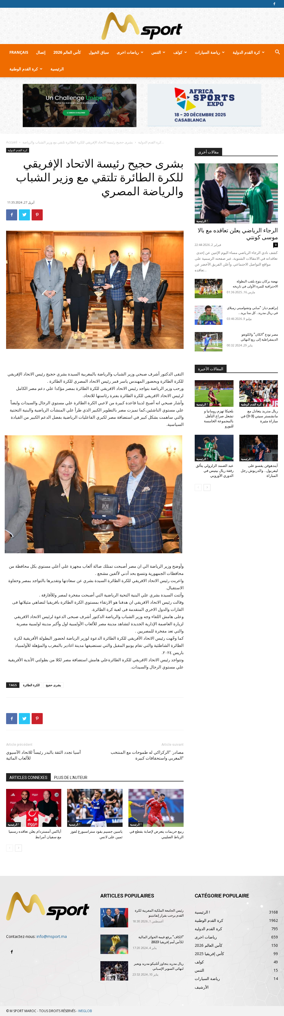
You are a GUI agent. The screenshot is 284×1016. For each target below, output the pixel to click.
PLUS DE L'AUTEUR (70, 777)
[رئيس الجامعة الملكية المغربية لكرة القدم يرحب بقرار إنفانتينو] (114, 917)
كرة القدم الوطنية (23, 68)
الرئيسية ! (13, 824)
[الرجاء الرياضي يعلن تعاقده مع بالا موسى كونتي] (236, 193)
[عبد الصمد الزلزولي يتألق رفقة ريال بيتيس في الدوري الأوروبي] (214, 448)
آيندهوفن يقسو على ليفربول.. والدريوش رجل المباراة (259, 471)
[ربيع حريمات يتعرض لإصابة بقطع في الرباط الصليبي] (156, 808)
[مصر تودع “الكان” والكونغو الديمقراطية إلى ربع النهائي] (208, 341)
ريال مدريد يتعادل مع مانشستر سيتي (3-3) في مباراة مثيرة (259, 416)
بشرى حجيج (53, 685)
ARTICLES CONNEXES (28, 777)
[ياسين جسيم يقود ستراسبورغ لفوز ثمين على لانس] (94, 808)
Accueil (11, 142)
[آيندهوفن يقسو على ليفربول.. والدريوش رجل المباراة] (258, 448)
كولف (177, 52)
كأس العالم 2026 (67, 52)
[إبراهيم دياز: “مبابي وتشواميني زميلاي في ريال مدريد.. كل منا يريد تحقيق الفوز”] (208, 315)
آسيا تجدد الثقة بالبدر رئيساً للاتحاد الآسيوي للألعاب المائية (43, 755)
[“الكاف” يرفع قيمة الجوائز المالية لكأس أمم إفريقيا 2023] (114, 944)
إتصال (40, 52)
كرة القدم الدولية (246, 52)
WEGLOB (85, 1011)
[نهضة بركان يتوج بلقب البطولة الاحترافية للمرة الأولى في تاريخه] (208, 288)
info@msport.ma (52, 936)
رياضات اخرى (128, 52)
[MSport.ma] (142, 26)
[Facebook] (274, 4)
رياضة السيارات (207, 52)
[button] (277, 52)
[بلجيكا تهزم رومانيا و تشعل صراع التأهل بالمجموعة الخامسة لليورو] (214, 393)
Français (18, 52)
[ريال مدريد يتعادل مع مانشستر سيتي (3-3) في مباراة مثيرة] (258, 393)
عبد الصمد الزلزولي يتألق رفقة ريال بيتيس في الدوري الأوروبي (215, 471)
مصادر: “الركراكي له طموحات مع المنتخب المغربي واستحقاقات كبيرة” (147, 755)
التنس (156, 52)
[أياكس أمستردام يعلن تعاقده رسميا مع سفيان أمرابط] (33, 808)
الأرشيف (202, 987)
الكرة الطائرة (31, 685)
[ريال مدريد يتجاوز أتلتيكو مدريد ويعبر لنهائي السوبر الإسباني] (114, 971)
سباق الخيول (99, 52)
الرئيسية (57, 68)
